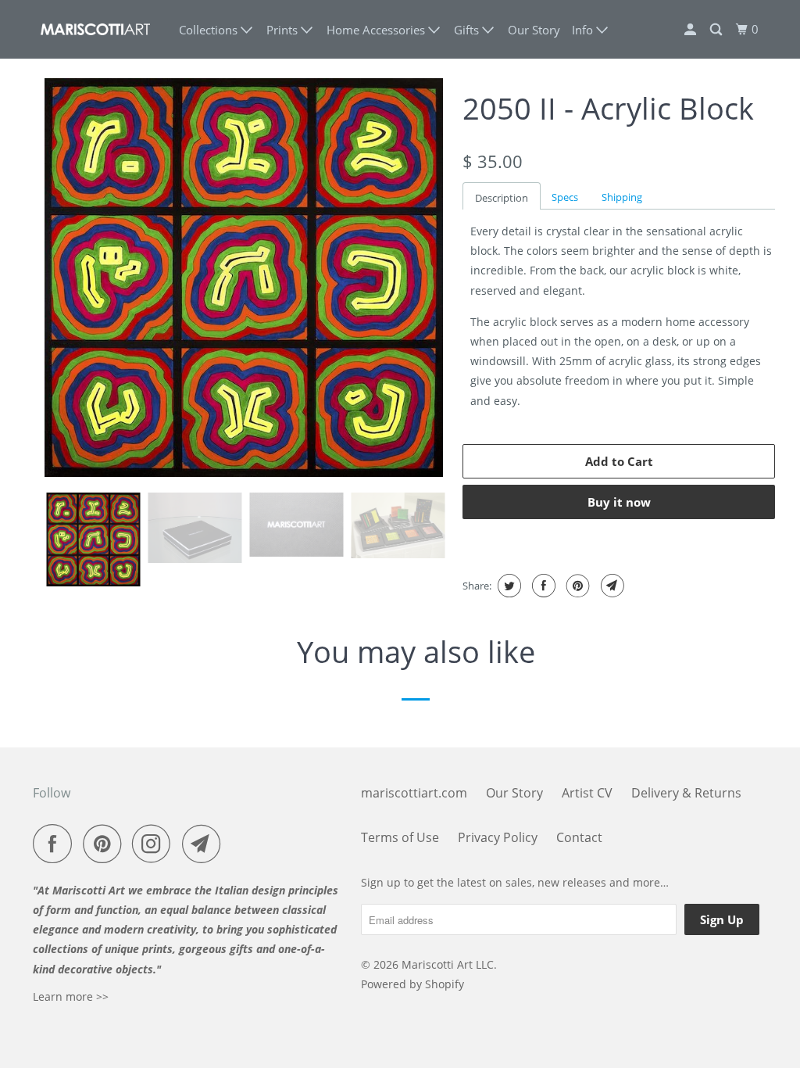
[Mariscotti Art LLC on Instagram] (155, 843)
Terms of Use (400, 837)
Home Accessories (377, 30)
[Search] (717, 30)
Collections (210, 30)
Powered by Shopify (412, 984)
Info (584, 30)
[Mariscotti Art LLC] (95, 29)
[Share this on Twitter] (507, 585)
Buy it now (619, 502)
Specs (565, 197)
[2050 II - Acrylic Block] (244, 277)
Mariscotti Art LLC (448, 964)
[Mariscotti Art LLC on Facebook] (56, 843)
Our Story (534, 30)
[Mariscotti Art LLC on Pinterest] (106, 843)
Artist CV (587, 792)
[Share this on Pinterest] (576, 585)
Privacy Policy (498, 837)
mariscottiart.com (414, 792)
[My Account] (691, 30)
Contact (579, 837)
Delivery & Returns (686, 792)
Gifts (468, 30)
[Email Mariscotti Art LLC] (205, 843)
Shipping (622, 197)
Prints (283, 30)
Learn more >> (71, 996)
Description (501, 198)
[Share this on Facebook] (541, 585)
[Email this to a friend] (610, 585)
